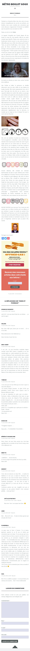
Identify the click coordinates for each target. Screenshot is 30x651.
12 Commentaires (18, 293)
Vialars (3, 323)
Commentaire (5, 600)
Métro (15, 15)
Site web (3, 634)
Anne (3, 511)
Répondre (13, 311)
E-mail (15, 281)
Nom (3, 621)
